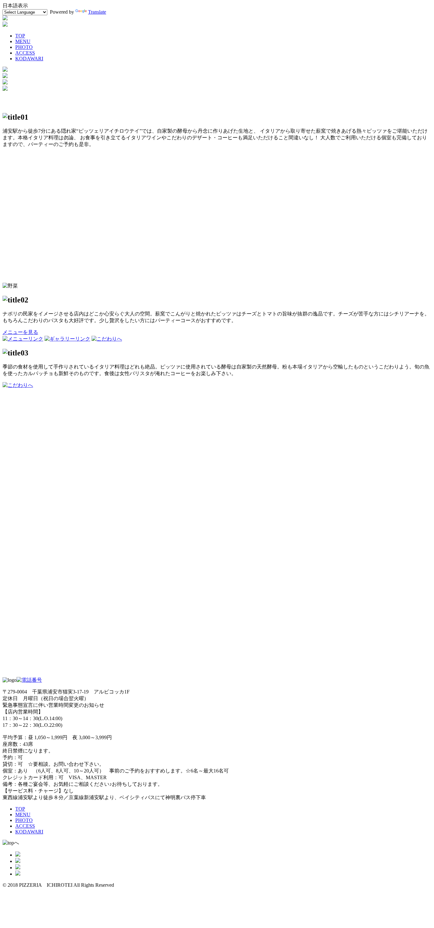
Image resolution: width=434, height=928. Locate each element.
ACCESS (25, 53)
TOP (20, 35)
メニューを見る (20, 332)
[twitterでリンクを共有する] (17, 867)
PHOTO (24, 47)
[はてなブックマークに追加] (17, 874)
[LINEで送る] (17, 855)
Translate (97, 12)
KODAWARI (29, 58)
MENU (23, 41)
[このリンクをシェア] (17, 861)
